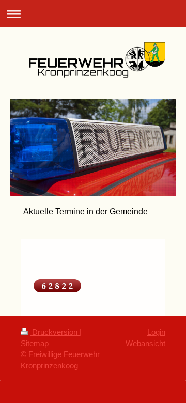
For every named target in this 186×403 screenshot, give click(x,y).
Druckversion (55, 332)
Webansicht (145, 343)
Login (156, 332)
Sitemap (35, 343)
